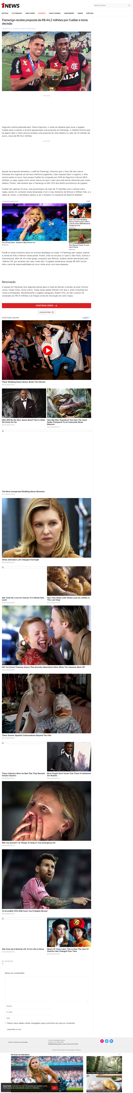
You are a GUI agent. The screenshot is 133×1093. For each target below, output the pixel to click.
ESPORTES (41, 13)
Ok (54, 1088)
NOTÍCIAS (5, 13)
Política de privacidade (21, 1042)
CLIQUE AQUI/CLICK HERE (70, 1044)
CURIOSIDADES (69, 13)
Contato (10, 1042)
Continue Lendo (44, 305)
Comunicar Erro (45, 312)
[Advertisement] (46, 110)
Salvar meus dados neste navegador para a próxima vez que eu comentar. (41, 1023)
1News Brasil (31, 28)
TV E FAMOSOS (17, 13)
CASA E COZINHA (54, 13)
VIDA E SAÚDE (30, 13)
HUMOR (80, 13)
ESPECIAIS (89, 13)
